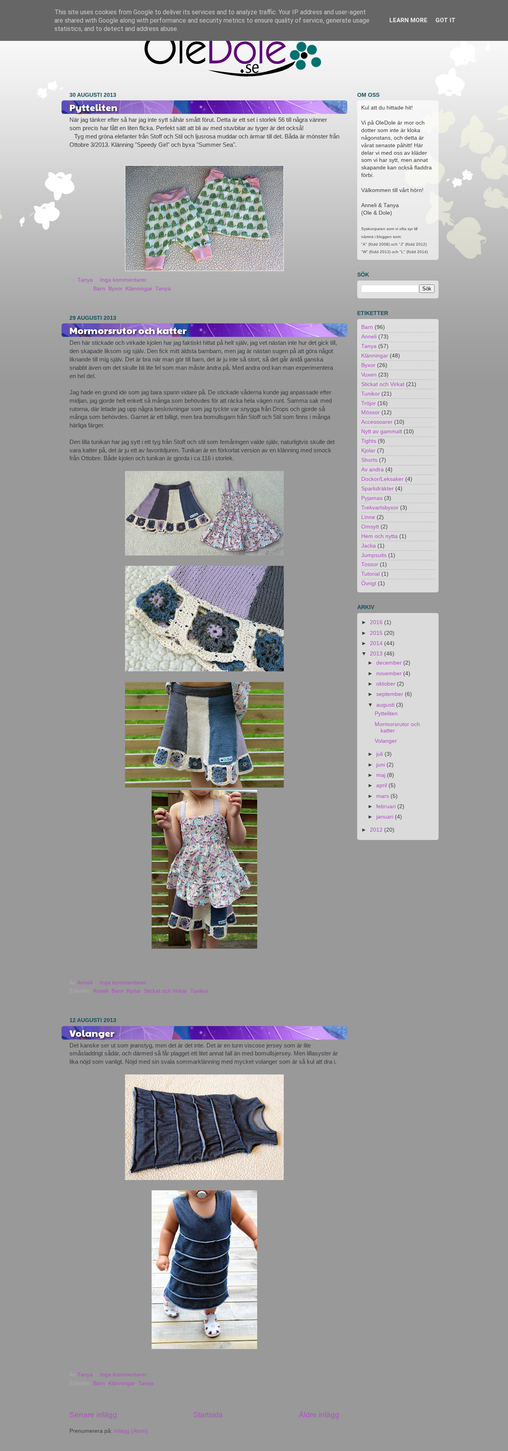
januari (385, 817)
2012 (377, 830)
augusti (386, 705)
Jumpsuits (374, 555)
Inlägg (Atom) (131, 1431)
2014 (377, 643)
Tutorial (370, 574)
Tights (368, 441)
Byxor (115, 289)
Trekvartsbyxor (379, 508)
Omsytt (370, 527)
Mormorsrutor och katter (128, 330)
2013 (377, 654)
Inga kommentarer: (125, 280)
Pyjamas (372, 498)
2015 (377, 633)
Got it (445, 20)
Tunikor (199, 991)
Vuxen (369, 375)
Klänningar (138, 289)
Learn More (408, 20)
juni (381, 765)
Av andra (372, 470)
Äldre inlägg (319, 1415)
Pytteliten (93, 107)
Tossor (369, 564)
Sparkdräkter (377, 489)
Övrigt (368, 583)
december (389, 663)
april (382, 785)
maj (381, 775)
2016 (377, 622)
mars (383, 796)
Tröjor (368, 403)
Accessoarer (377, 422)
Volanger (91, 1033)
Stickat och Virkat (165, 991)
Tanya (163, 289)
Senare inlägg (93, 1415)
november (389, 673)
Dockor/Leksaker (382, 479)
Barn (99, 289)
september (390, 694)
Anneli (100, 991)
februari (386, 806)
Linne (368, 517)
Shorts (369, 460)
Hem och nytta (379, 536)
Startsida (208, 1415)
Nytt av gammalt (381, 431)
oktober (386, 684)
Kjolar (133, 991)
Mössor (370, 412)
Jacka (368, 546)
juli (380, 754)
